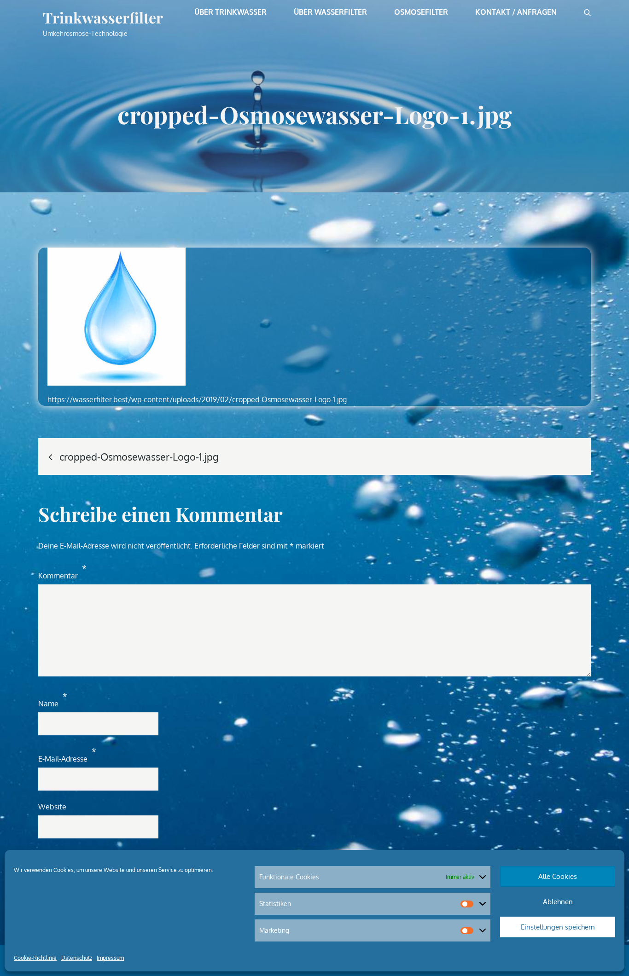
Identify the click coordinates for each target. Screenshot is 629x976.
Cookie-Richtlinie (35, 957)
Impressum (110, 957)
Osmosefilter (421, 12)
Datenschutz (76, 957)
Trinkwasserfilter (103, 17)
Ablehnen (558, 901)
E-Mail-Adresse (67, 754)
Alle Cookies (557, 876)
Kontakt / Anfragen (516, 12)
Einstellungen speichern (558, 927)
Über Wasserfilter (330, 12)
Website (52, 806)
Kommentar (62, 571)
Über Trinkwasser (230, 12)
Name (52, 699)
